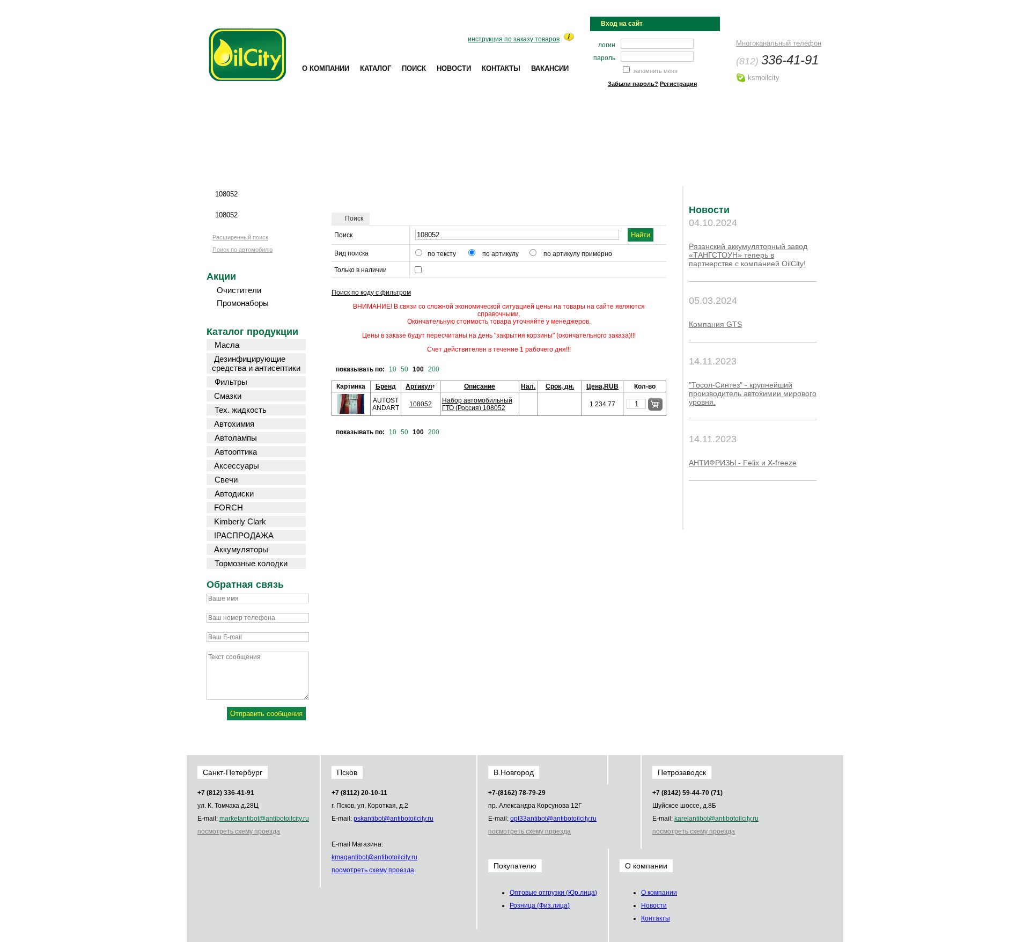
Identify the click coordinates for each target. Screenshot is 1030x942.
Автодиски (234, 493)
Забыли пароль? (633, 84)
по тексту (442, 254)
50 (404, 369)
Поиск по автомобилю (242, 249)
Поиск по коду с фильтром (371, 292)
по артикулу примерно (577, 254)
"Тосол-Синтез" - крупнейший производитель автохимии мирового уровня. (752, 393)
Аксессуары (236, 465)
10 (392, 369)
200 (433, 369)
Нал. (528, 386)
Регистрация (678, 84)
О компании (325, 68)
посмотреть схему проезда (238, 831)
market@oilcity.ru (264, 818)
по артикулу (500, 254)
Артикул (419, 386)
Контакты (501, 68)
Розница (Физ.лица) (540, 905)
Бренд (386, 386)
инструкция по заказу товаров (514, 39)
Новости (454, 68)
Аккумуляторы (241, 549)
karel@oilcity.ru (716, 818)
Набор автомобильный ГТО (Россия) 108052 (477, 404)
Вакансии (550, 68)
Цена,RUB (602, 386)
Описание (479, 386)
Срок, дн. (560, 386)
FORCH (228, 507)
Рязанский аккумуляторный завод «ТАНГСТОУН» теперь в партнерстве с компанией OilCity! (748, 255)
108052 (420, 404)
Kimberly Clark (240, 521)
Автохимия (234, 423)
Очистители (239, 290)
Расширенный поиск (240, 237)
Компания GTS (715, 324)
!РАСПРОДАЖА (244, 535)
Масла (227, 344)
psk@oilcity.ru (393, 818)
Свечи (226, 479)
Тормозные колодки (251, 563)
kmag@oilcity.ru (374, 857)
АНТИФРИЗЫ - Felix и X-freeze (743, 462)
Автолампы (236, 437)
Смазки (227, 395)
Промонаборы (243, 303)
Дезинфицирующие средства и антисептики (256, 363)
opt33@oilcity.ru (553, 818)
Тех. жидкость (241, 409)
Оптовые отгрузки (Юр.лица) (553, 892)
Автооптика (236, 451)
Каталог (375, 68)
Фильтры (231, 381)
